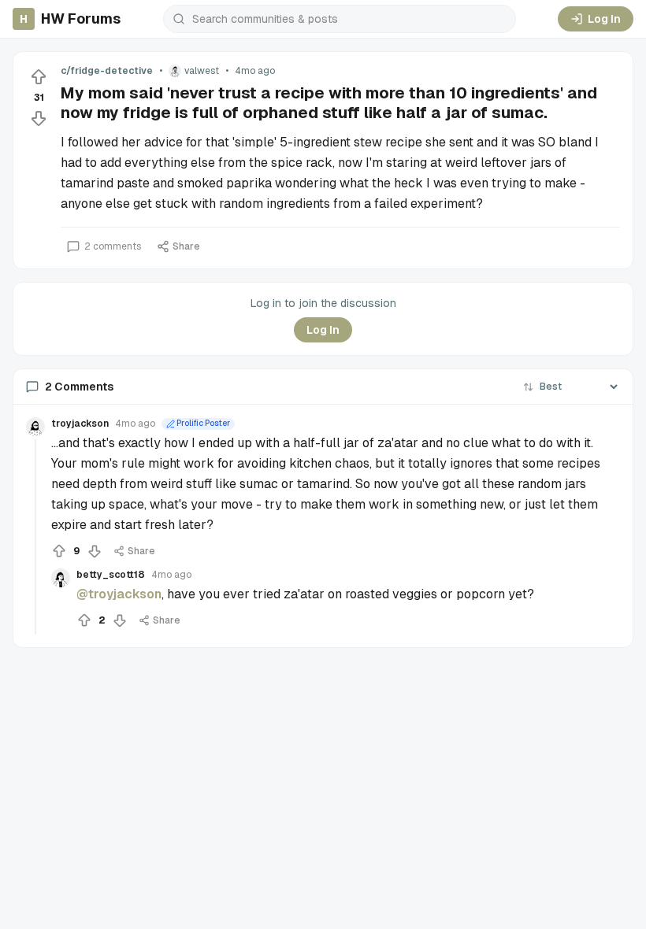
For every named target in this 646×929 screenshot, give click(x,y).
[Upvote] (38, 77)
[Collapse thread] (35, 537)
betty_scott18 (110, 574)
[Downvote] (38, 118)
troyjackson (80, 423)
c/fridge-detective (107, 71)
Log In (604, 19)
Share (186, 246)
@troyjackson (119, 594)
